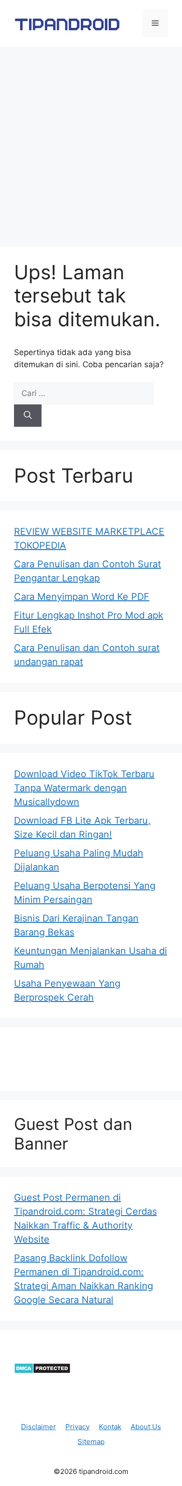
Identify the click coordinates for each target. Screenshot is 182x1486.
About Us (146, 1426)
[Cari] (28, 415)
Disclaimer (38, 1426)
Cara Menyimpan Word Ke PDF (81, 596)
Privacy (77, 1426)
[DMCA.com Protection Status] (42, 1371)
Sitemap (91, 1441)
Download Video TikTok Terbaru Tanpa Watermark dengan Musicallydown (84, 787)
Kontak (110, 1426)
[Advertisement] (91, 142)
